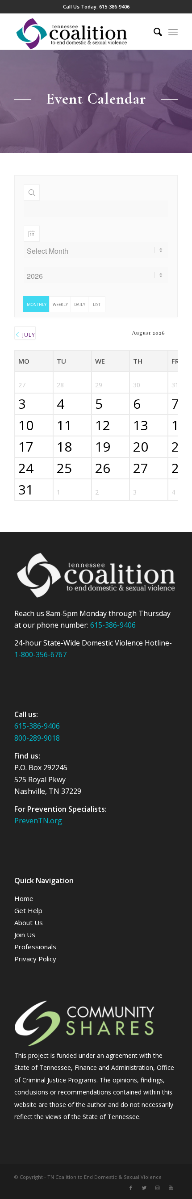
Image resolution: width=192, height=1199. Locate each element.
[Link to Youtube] (171, 1188)
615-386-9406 (114, 6)
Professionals (35, 946)
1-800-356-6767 (40, 654)
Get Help (28, 910)
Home (23, 898)
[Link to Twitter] (144, 1188)
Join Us (24, 934)
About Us (28, 922)
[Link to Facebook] (131, 1188)
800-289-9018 (37, 738)
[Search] (153, 32)
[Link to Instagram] (157, 1188)
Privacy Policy (35, 958)
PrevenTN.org (38, 821)
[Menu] (173, 31)
